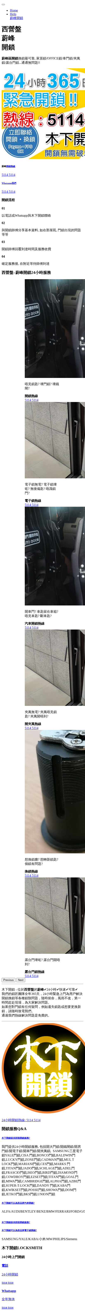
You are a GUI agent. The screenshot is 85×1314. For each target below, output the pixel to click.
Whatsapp (9, 1291)
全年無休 (8, 1299)
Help (13, 14)
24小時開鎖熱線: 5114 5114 (21, 1120)
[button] (42, 1138)
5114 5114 (8, 175)
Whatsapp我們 (9, 183)
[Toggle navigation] (3, 4)
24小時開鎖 (10, 1274)
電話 (5, 1265)
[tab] (42, 1138)
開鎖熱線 (10, 166)
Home (14, 10)
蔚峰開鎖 (16, 18)
